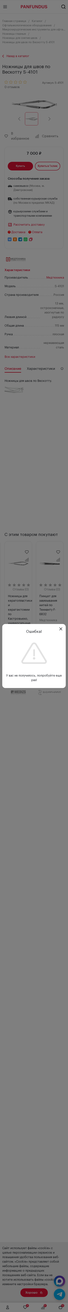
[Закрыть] (60, 629)
